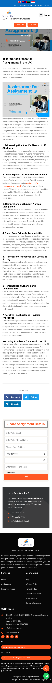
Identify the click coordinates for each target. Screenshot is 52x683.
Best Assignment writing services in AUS (16, 658)
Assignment (6, 584)
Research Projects (8, 589)
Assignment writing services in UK (14, 647)
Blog (27, 579)
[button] (41, 15)
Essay (3, 579)
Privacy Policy (31, 598)
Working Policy (31, 584)
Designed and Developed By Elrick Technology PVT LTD (31, 680)
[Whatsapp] (46, 676)
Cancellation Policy (33, 593)
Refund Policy (31, 589)
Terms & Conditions (34, 603)
